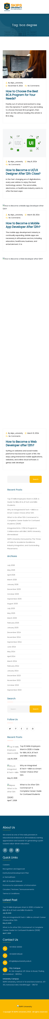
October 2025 (13, 594)
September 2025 (14, 599)
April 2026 (11, 575)
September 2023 (14, 690)
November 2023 (14, 680)
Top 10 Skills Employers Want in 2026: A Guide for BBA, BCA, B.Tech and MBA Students (23, 502)
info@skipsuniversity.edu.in (20, 961)
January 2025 (12, 627)
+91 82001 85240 (15, 954)
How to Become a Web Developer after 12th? (21, 443)
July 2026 (11, 565)
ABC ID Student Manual (12, 881)
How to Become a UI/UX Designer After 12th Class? (23, 171)
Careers (6, 864)
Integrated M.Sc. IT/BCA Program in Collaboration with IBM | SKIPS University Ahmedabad (24, 531)
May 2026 (11, 570)
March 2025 (12, 618)
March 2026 (12, 579)
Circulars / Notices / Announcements (18, 889)
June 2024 (11, 647)
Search (36, 479)
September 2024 (14, 642)
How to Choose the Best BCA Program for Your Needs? (22, 94)
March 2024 (12, 661)
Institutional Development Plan (16, 873)
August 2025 (12, 603)
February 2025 (13, 623)
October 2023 (13, 685)
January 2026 (12, 584)
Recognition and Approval (14, 869)
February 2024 (13, 666)
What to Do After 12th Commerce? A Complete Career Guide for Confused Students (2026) (23, 520)
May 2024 (11, 651)
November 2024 (14, 637)
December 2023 (14, 675)
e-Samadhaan (9, 877)
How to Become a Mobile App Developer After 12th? (23, 225)
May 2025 (11, 613)
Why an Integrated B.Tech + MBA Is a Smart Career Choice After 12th (24, 918)
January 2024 (12, 671)
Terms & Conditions (11, 893)
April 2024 (11, 656)
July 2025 (11, 608)
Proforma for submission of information (19, 885)
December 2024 (14, 632)
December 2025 (14, 589)
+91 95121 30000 (15, 947)
